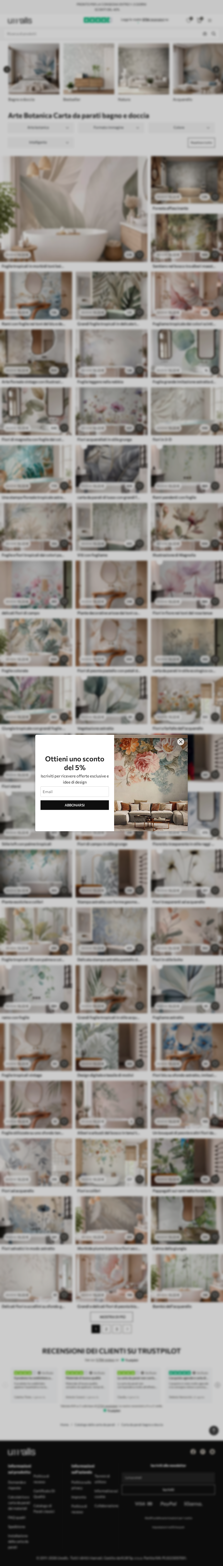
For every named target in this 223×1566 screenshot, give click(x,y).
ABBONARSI (75, 805)
